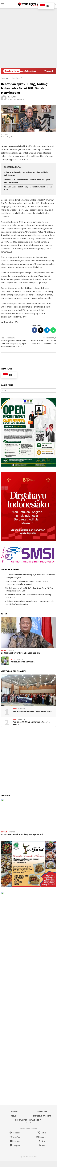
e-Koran (4, 832)
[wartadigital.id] (28, 3)
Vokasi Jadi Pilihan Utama (23, 662)
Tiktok (43, 1141)
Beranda (14, 1112)
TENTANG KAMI (42, 1112)
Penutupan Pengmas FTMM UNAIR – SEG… (32, 711)
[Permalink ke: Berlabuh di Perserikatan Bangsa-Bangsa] (28, 632)
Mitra (3, 650)
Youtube (16, 1141)
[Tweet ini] (40, 330)
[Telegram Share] (47, 330)
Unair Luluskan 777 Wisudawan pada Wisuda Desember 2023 (43, 340)
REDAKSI (14, 1116)
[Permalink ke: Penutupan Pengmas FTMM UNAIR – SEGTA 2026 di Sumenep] (28, 690)
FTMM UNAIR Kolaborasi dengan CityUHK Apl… (23, 834)
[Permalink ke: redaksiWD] (3, 98)
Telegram (16, 1145)
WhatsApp (16, 1137)
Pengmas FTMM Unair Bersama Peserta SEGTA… (31, 723)
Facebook (16, 1133)
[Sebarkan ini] (34, 330)
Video (15, 709)
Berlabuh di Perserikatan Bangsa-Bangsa (20, 653)
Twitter (43, 1133)
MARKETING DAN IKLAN (41, 1116)
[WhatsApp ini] (53, 330)
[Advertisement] (28, 38)
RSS (43, 1145)
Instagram (43, 1137)
